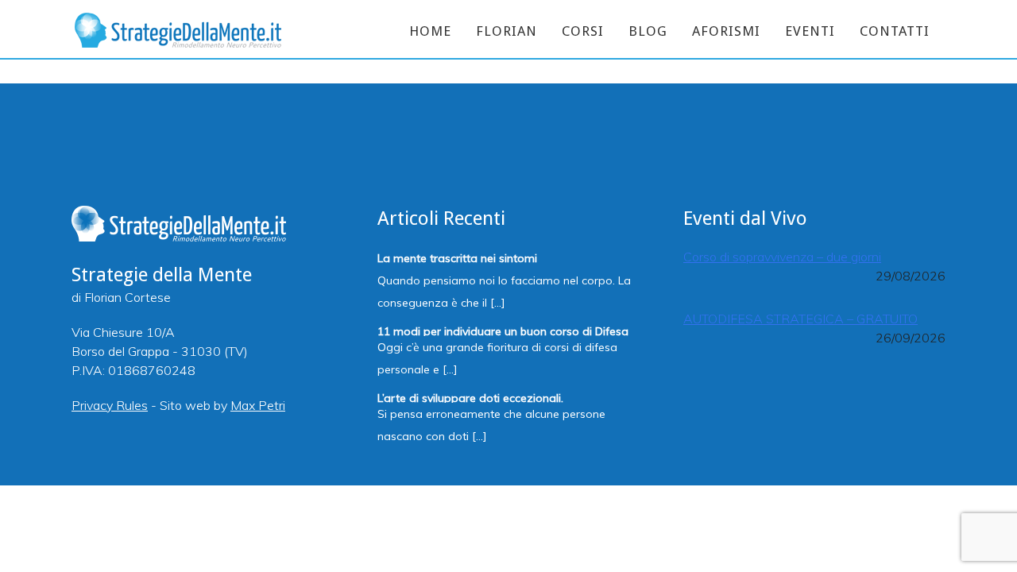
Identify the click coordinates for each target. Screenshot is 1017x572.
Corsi (583, 31)
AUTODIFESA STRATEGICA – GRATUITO (800, 319)
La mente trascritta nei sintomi (457, 257)
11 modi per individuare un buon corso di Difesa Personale (502, 330)
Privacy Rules (110, 405)
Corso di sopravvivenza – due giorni (782, 257)
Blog (647, 31)
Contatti (895, 31)
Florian (506, 31)
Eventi (810, 31)
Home (430, 31)
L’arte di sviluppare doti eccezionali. (470, 397)
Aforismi (726, 31)
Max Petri (257, 405)
